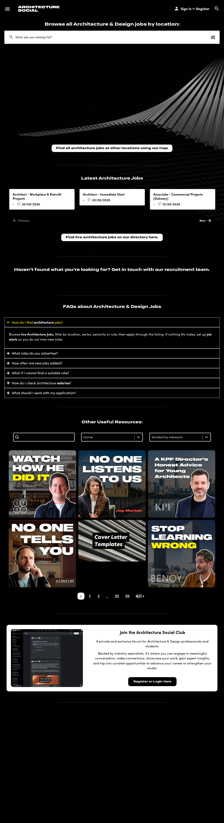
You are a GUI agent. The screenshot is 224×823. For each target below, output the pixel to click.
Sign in (186, 8)
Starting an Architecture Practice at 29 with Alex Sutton (43, 483)
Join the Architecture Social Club (152, 632)
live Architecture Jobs (37, 334)
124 (127, 596)
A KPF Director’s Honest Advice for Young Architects (181, 483)
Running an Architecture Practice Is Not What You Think (42, 553)
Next (203, 220)
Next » (140, 596)
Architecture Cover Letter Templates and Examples (112, 540)
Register (203, 8)
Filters (204, 37)
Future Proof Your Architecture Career (181, 553)
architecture (44, 322)
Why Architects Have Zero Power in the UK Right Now (112, 483)
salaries (63, 382)
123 (117, 596)
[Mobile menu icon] (7, 9)
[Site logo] (39, 8)
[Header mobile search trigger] (217, 8)
